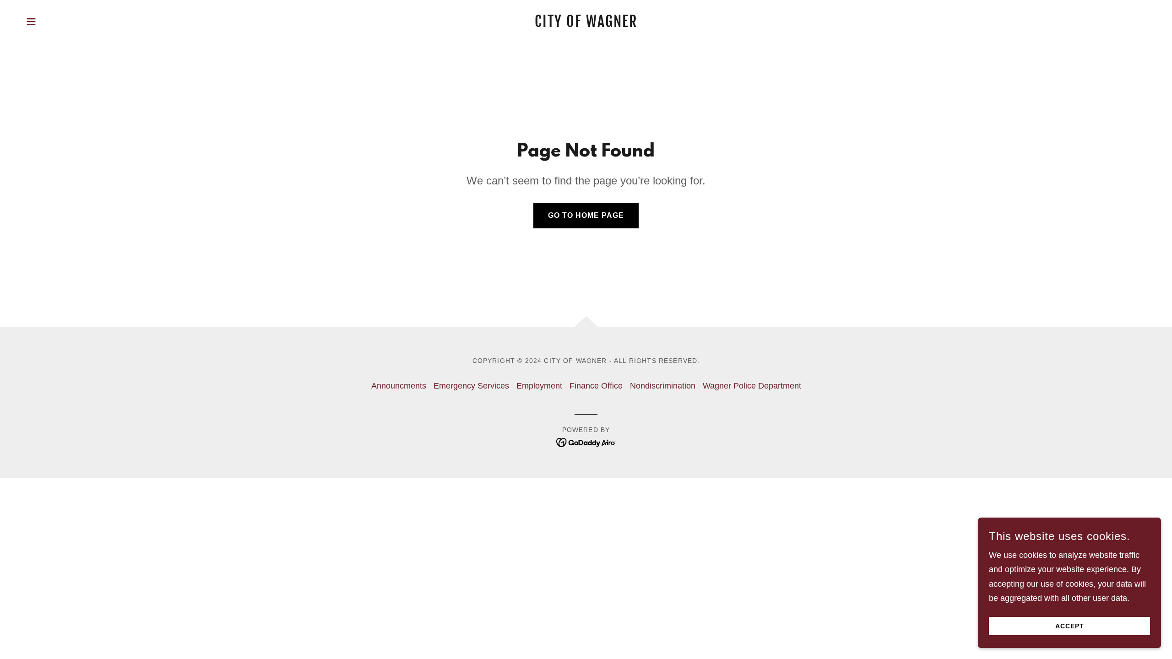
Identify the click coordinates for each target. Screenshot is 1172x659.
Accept (1069, 626)
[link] (586, 24)
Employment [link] (539, 385)
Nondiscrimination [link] (662, 385)
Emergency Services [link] (471, 385)
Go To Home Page (586, 215)
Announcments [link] (398, 385)
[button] (31, 21)
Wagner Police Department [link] (752, 385)
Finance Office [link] (596, 385)
